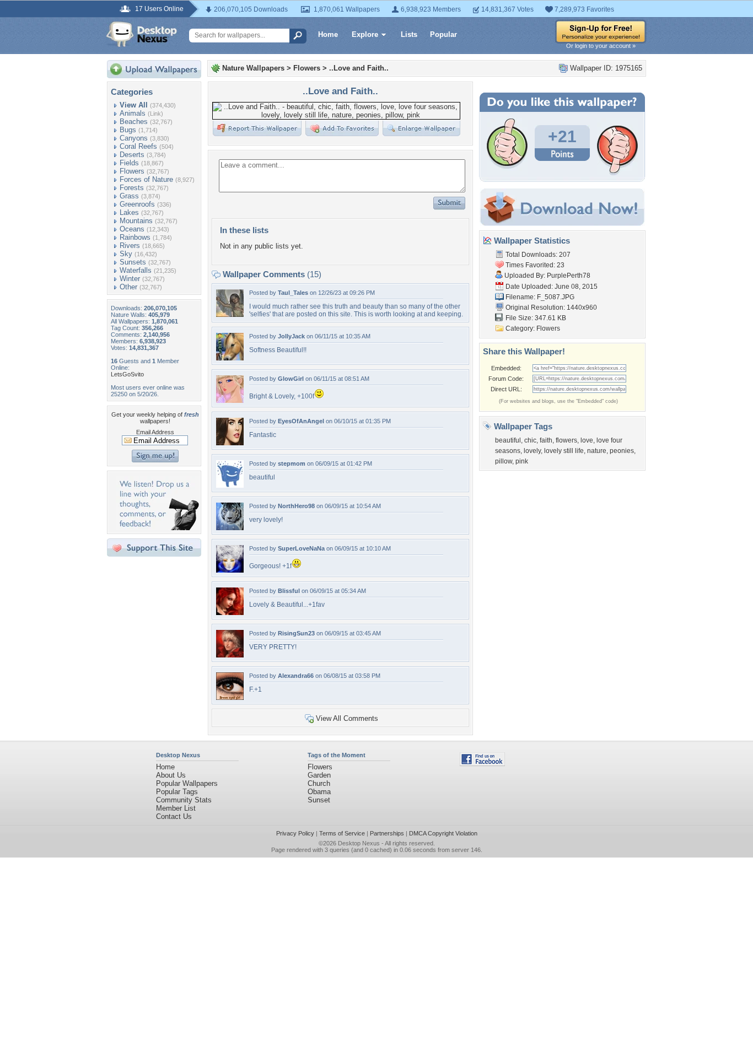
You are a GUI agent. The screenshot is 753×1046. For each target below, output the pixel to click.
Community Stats (184, 800)
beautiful (508, 440)
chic (530, 440)
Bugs (128, 130)
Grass (129, 196)
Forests (132, 188)
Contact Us (174, 816)
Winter (130, 278)
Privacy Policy (295, 833)
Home (328, 34)
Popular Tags (177, 792)
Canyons (134, 138)
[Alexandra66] (230, 697)
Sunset (319, 800)
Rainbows (135, 237)
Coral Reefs (138, 146)
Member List (176, 808)
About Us (171, 775)
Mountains (136, 221)
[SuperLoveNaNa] (230, 570)
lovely (532, 451)
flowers (566, 440)
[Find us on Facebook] (482, 763)
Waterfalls (136, 270)
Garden (319, 775)
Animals (133, 113)
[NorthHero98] (230, 528)
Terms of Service (342, 833)
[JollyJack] (230, 358)
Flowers (132, 171)
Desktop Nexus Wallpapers (141, 34)
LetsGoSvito (127, 374)
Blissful (289, 590)
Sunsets (133, 262)
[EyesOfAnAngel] (230, 443)
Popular (443, 34)
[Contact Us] (157, 528)
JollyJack (291, 336)
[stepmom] (230, 485)
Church (319, 783)
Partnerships (387, 833)
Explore (365, 34)
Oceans (132, 229)
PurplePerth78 (568, 275)
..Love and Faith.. (359, 68)
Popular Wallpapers (187, 783)
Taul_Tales (293, 292)
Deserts (132, 154)
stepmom (291, 463)
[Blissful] (230, 612)
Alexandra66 (296, 675)
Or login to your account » (601, 45)
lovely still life (564, 451)
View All (134, 105)
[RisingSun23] (230, 655)
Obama (319, 792)
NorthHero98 (296, 506)
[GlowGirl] (230, 400)
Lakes (129, 212)
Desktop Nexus (359, 843)
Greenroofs (137, 204)
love (586, 440)
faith (546, 440)
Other (128, 287)
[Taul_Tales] (230, 314)
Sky (126, 254)
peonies (622, 451)
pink (521, 461)
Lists (409, 34)
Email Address (155, 432)
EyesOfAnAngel (301, 421)
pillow (503, 461)
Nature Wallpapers (253, 68)
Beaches (134, 121)
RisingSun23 (296, 633)
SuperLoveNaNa (301, 548)
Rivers (130, 245)
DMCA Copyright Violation (443, 833)
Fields (129, 163)
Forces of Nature (146, 179)
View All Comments (347, 718)
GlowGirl (291, 378)
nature (596, 451)
